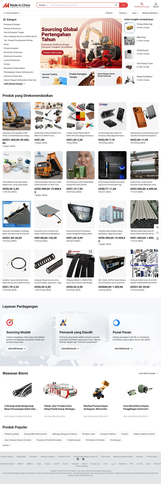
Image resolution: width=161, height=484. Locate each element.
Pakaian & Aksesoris (12, 28)
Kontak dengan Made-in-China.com (86, 457)
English (11, 464)
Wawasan (139, 457)
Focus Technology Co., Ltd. (71, 471)
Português (75, 464)
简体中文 (21, 464)
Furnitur (7, 64)
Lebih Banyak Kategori (13, 84)
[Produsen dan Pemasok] (16, 5)
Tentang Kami (21, 457)
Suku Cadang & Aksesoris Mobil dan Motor (21, 36)
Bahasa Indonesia (82, 466)
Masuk (155, 6)
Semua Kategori (12, 13)
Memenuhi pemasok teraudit (123, 457)
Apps (134, 13)
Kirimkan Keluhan (7, 457)
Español (56, 464)
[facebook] (78, 459)
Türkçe (148, 464)
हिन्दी (131, 464)
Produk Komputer (11, 48)
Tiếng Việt (157, 464)
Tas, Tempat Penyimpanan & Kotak (18, 40)
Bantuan (122, 13)
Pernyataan (33, 457)
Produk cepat (105, 457)
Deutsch (65, 464)
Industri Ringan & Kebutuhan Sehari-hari (20, 80)
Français (47, 464)
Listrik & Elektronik (12, 60)
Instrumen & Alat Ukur (13, 76)
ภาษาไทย (139, 464)
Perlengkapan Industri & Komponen (18, 72)
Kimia (6, 44)
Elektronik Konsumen (13, 56)
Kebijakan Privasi (64, 457)
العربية (113, 464)
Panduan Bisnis (152, 457)
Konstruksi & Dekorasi (13, 52)
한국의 (105, 464)
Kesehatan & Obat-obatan (14, 68)
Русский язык (95, 464)
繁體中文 (30, 464)
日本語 (38, 464)
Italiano (84, 464)
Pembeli (109, 13)
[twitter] (83, 459)
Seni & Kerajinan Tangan (14, 32)
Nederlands (123, 464)
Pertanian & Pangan (12, 24)
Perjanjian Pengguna (48, 457)
